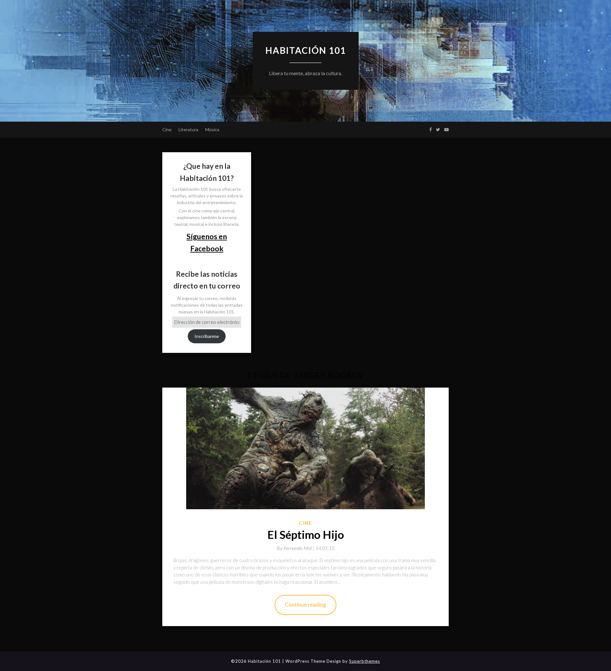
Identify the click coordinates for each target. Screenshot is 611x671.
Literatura (188, 129)
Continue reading (305, 604)
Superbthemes (364, 661)
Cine (167, 129)
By (296, 548)
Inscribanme (206, 336)
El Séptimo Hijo (305, 534)
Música (212, 129)
